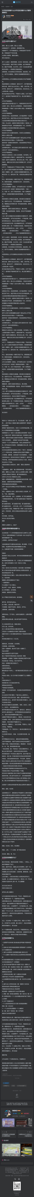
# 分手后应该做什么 (21, 1085)
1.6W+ (15, 1113)
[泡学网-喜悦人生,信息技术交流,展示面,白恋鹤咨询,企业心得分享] (17, 2)
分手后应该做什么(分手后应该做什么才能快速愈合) (16, 11)
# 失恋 (13, 1085)
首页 (3, 6)
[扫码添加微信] (31, 600)
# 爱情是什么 (6, 1085)
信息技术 (7, 6)
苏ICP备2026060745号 (20, 1172)
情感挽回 (8, 15)
